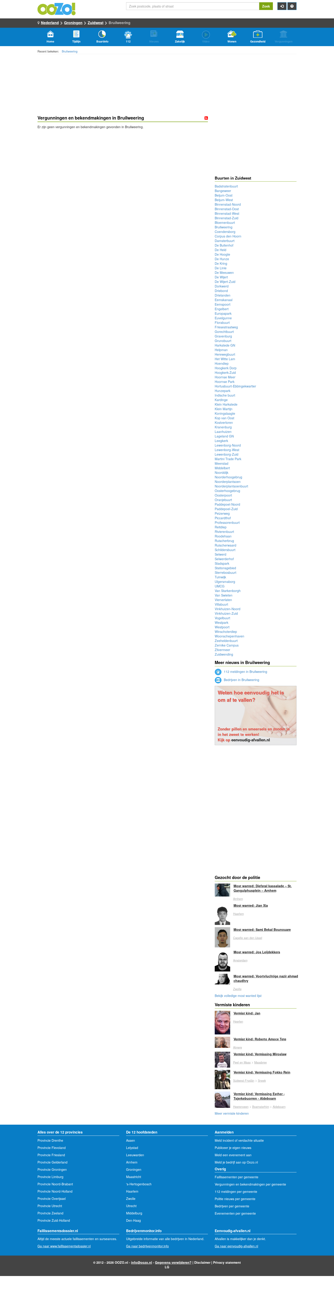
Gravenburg (223, 336)
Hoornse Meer (225, 377)
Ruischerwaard (225, 545)
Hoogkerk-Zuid (225, 372)
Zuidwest (95, 22)
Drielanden (222, 295)
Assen (130, 1140)
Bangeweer (223, 190)
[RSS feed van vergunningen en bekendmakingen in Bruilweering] (206, 117)
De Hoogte (222, 254)
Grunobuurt (223, 340)
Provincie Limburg (50, 1176)
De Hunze (222, 259)
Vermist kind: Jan (247, 1013)
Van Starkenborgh (228, 590)
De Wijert (221, 277)
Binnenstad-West (227, 213)
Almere (237, 1047)
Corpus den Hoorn (228, 236)
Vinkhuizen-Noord (227, 609)
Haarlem (238, 914)
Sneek (262, 1081)
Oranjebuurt (223, 499)
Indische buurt (225, 395)
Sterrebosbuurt (225, 572)
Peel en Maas (242, 1062)
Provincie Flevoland (51, 1147)
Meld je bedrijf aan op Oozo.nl (236, 1162)
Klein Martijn (223, 409)
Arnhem (238, 899)
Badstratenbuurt (226, 186)
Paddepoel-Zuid (226, 509)
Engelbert (222, 309)
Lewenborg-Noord (228, 445)
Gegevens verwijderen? (173, 1262)
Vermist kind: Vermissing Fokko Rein (262, 1072)
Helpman (221, 349)
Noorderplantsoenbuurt (231, 486)
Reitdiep (221, 527)
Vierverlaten (223, 599)
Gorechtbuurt (224, 331)
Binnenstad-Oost (227, 209)
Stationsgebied (225, 568)
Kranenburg (223, 427)
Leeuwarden (135, 1155)
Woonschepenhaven (229, 636)
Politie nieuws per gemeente (235, 1198)
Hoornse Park (224, 381)
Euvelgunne (223, 318)
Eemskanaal (223, 299)
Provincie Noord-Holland (54, 1191)
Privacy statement (227, 1262)
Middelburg (134, 1213)
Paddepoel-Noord (227, 504)
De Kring (221, 263)
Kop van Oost (224, 418)
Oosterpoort (223, 495)
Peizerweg (222, 513)
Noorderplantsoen (228, 481)
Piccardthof (223, 518)
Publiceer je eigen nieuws (233, 1147)
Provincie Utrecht (49, 1206)
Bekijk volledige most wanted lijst (238, 995)
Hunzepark (222, 390)
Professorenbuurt (227, 522)
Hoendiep (222, 363)
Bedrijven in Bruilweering (241, 679)
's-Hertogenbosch (139, 1184)
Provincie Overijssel (51, 1198)
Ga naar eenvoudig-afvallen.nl (236, 1246)
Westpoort (222, 627)
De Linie (221, 268)
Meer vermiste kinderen (232, 1113)
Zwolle (237, 989)
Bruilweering (69, 51)
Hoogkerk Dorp (226, 368)
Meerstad (221, 463)
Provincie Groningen (52, 1169)
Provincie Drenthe (50, 1140)
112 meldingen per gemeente (236, 1191)
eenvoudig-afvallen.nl (250, 739)
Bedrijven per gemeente (232, 1206)
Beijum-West (224, 199)
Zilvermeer (222, 649)
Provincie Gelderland (52, 1162)
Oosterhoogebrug (227, 490)
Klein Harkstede (226, 404)
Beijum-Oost (223, 195)
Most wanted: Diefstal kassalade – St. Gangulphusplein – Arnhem (263, 888)
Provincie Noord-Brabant (55, 1184)
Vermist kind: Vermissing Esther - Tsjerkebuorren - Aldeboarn (259, 1096)
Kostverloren (224, 422)
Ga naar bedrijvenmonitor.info (147, 1246)
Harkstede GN (225, 345)
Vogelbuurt (222, 618)
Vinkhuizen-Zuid (226, 613)
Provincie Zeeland (50, 1213)
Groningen (73, 22)
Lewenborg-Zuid (226, 454)
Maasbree (260, 1062)
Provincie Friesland (51, 1155)
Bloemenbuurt (225, 222)
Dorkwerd (222, 286)
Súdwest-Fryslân (243, 1081)
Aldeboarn (279, 1107)
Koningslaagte (225, 413)
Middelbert (222, 468)
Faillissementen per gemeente (236, 1177)
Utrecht (131, 1206)
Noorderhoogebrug (228, 477)
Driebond (221, 290)
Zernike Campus (227, 645)
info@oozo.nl (141, 1262)
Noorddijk (221, 472)
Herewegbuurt (225, 354)
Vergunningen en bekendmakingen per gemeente (250, 1184)
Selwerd (220, 554)
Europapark (223, 313)
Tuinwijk (220, 577)
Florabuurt (222, 322)
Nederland (50, 22)
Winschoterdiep (226, 631)
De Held (220, 249)
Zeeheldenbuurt (226, 640)
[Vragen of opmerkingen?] (292, 6)
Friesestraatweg (226, 327)
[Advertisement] (122, 165)
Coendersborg (225, 231)
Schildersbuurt (225, 549)
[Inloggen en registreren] (282, 6)
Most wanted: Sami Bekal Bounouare (262, 929)
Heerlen (238, 1021)
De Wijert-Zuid (225, 281)
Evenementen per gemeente (235, 1213)
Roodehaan (223, 536)
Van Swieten (223, 595)
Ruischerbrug (224, 540)
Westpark (221, 622)
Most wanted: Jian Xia (251, 905)
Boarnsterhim (260, 1107)
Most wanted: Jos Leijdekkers (257, 952)
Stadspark (222, 563)
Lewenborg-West (227, 449)
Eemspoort (222, 304)
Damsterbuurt (224, 240)
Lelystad (132, 1147)
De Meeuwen (224, 272)
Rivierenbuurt (224, 531)
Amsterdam (240, 960)
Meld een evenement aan (233, 1155)
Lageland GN (224, 436)
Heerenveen (241, 1107)
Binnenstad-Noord (228, 204)
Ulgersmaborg (225, 581)
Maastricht (133, 1176)
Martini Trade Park (228, 459)
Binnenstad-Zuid (226, 218)
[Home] (56, 8)
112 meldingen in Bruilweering (245, 671)
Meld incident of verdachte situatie (239, 1140)
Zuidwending (224, 654)
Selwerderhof (224, 559)
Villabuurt (221, 604)
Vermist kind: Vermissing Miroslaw (260, 1054)
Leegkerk (221, 440)
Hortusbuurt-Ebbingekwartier (235, 386)
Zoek (266, 6)
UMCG (219, 586)
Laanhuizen (223, 431)
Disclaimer (202, 1262)
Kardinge (221, 399)
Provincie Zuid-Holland (53, 1220)
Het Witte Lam (225, 359)
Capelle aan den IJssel (247, 938)
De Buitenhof (224, 245)
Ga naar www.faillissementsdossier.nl (64, 1246)
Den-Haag (133, 1220)
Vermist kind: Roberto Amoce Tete (260, 1039)
